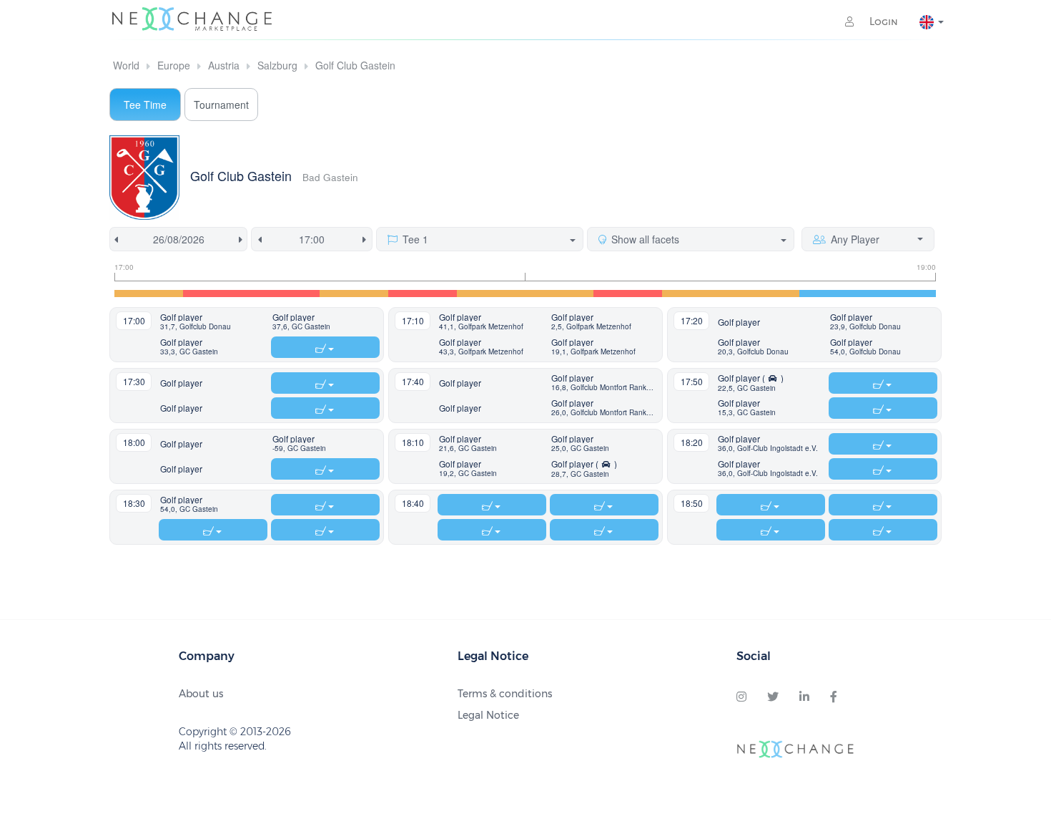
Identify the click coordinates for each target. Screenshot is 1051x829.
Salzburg (277, 65)
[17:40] (422, 293)
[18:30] (765, 293)
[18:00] (560, 293)
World (126, 65)
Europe (173, 65)
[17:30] (354, 293)
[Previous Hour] (257, 239)
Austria (224, 65)
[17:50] (491, 293)
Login (882, 21)
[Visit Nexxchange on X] (773, 697)
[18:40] (833, 293)
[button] (213, 322)
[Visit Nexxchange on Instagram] (741, 697)
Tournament (221, 104)
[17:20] (286, 293)
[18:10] (627, 293)
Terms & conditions (505, 693)
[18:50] (901, 293)
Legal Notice (488, 715)
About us (201, 693)
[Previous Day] (113, 239)
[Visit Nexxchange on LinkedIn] (804, 697)
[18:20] (696, 293)
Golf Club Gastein (355, 65)
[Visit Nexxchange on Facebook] (833, 697)
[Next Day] (243, 239)
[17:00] (148, 293)
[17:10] (217, 293)
